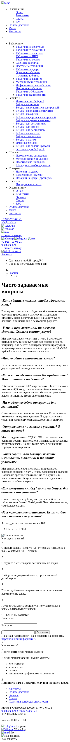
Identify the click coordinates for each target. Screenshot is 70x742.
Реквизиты (22, 15)
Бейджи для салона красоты (33, 145)
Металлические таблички (31, 81)
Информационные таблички (33, 85)
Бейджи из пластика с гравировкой (37, 107)
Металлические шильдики (32, 158)
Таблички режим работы (31, 94)
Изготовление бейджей (30, 101)
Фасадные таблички (28, 75)
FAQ (19, 21)
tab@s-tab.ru (8, 222)
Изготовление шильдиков (31, 155)
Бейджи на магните (28, 133)
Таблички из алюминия (30, 49)
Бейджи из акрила (27, 113)
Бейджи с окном (26, 139)
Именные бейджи (27, 142)
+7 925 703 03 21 (11, 219)
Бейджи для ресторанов (30, 129)
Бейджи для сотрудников (31, 123)
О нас (19, 12)
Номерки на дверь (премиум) (34, 177)
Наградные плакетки (28, 184)
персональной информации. (18, 638)
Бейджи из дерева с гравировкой (36, 117)
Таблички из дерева (28, 59)
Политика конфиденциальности (28, 701)
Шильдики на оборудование (33, 165)
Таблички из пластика (29, 53)
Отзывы (21, 197)
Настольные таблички (29, 65)
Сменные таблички (27, 62)
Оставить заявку (11, 235)
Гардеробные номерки (29, 174)
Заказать (6, 254)
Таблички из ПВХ (27, 56)
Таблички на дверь (27, 69)
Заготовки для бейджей (30, 149)
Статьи (20, 18)
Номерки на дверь (27, 171)
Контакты (15, 31)
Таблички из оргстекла (30, 46)
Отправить (42, 632)
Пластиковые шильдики (30, 161)
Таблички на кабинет (29, 78)
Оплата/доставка (19, 24)
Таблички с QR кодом (29, 91)
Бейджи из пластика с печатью (34, 110)
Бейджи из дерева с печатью (33, 120)
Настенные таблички (29, 88)
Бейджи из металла (27, 104)
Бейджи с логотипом (28, 136)
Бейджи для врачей (27, 126)
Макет (12, 28)
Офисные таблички (28, 72)
